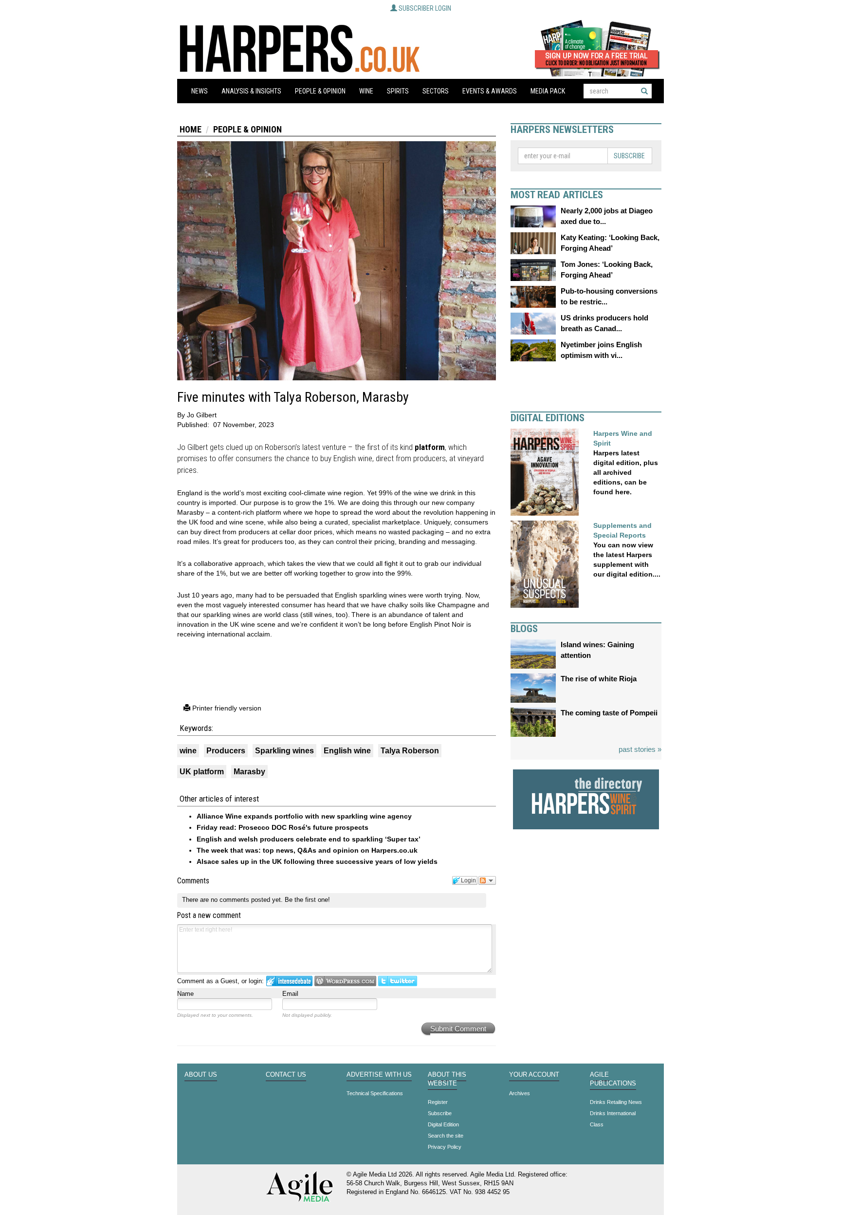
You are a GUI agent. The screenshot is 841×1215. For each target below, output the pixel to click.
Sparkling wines (284, 751)
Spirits (398, 91)
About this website (447, 1079)
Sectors (435, 91)
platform (430, 447)
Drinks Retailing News (616, 1102)
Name (185, 993)
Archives (519, 1093)
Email (290, 993)
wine (188, 751)
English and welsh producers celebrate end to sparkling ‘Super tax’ (308, 839)
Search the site (445, 1136)
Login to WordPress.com (345, 981)
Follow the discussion (487, 880)
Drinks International (613, 1113)
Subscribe (629, 156)
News (199, 91)
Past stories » (640, 749)
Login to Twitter (397, 981)
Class (596, 1124)
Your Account (534, 1074)
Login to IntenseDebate (289, 981)
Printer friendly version (225, 708)
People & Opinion (320, 91)
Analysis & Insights (251, 91)
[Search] (644, 91)
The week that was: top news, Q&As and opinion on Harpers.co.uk (307, 850)
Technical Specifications (375, 1093)
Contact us (286, 1074)
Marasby (249, 771)
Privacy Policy (444, 1147)
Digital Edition (443, 1124)
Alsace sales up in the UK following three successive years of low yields (317, 861)
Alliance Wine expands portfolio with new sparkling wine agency (304, 816)
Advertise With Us (379, 1074)
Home (190, 129)
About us (200, 1074)
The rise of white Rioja (599, 678)
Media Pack (547, 91)
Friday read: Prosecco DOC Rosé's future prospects (282, 827)
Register (438, 1102)
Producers (225, 751)
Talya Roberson (410, 751)
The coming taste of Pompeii (609, 713)
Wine (366, 91)
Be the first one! (307, 899)
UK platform (202, 771)
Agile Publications (613, 1079)
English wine (347, 751)
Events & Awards (489, 91)
